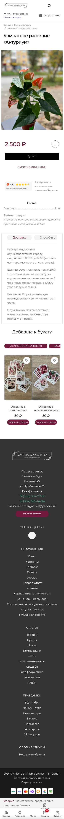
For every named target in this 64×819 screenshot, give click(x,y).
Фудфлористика (32, 672)
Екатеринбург (32, 476)
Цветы (32, 645)
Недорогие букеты (32, 754)
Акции (32, 682)
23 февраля (32, 734)
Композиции (32, 650)
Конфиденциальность (32, 598)
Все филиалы (32, 491)
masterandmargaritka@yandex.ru (32, 506)
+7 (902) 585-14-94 (32, 501)
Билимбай (32, 481)
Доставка (19, 237)
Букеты (32, 640)
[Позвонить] (57, 6)
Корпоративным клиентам (32, 593)
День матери (32, 713)
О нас (32, 556)
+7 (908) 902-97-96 (32, 496)
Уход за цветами (32, 609)
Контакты (32, 561)
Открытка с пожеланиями (18, 408)
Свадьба (32, 666)
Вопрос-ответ (32, 583)
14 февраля (32, 729)
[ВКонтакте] (41, 6)
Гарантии (32, 588)
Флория (9, 801)
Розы (32, 656)
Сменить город (12, 17)
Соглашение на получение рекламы (32, 604)
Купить (32, 156)
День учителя (32, 708)
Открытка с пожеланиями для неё (46, 408)
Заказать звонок (32, 513)
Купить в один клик (32, 167)
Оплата (32, 572)
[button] (55, 385)
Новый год (32, 724)
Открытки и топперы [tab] (26, 345)
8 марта (32, 718)
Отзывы (32, 577)
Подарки (32, 634)
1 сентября (32, 702)
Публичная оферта (32, 614)
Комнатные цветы (32, 661)
